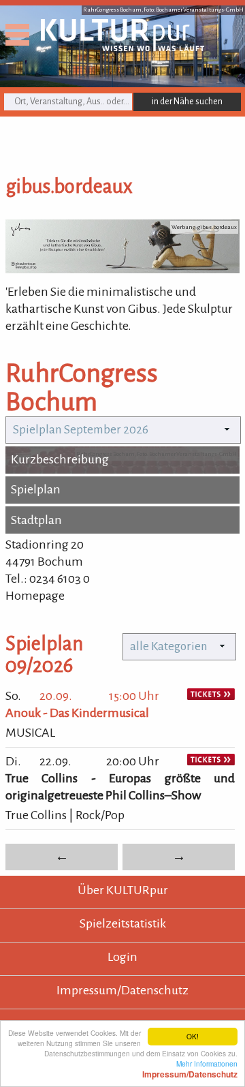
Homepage (35, 595)
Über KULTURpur (123, 890)
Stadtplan (36, 520)
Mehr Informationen (190, 1068)
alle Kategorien (169, 646)
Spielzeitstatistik (123, 923)
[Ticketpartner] (211, 696)
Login (122, 957)
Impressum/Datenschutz (122, 990)
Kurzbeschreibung (60, 459)
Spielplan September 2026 (80, 429)
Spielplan (36, 489)
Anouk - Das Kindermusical (77, 713)
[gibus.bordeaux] (122, 269)
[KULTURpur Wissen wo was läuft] (122, 47)
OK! (192, 1036)
